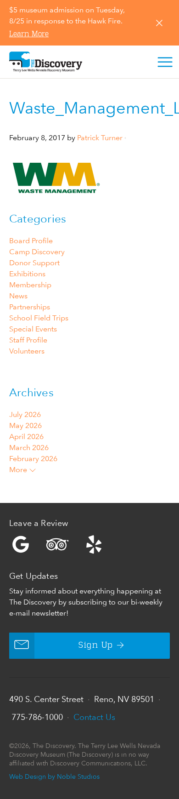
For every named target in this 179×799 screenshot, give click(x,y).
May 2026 (25, 425)
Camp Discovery (37, 251)
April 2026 (26, 436)
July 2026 (25, 414)
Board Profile (31, 240)
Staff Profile (28, 340)
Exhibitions (27, 273)
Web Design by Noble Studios (54, 776)
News (18, 295)
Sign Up (95, 645)
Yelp (89, 544)
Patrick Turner (100, 137)
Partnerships (29, 306)
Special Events (33, 329)
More (19, 469)
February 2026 (33, 458)
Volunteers (27, 351)
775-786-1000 (37, 717)
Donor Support (34, 262)
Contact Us (94, 717)
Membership (30, 284)
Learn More (29, 34)
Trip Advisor (57, 544)
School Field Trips (38, 318)
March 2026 (29, 447)
